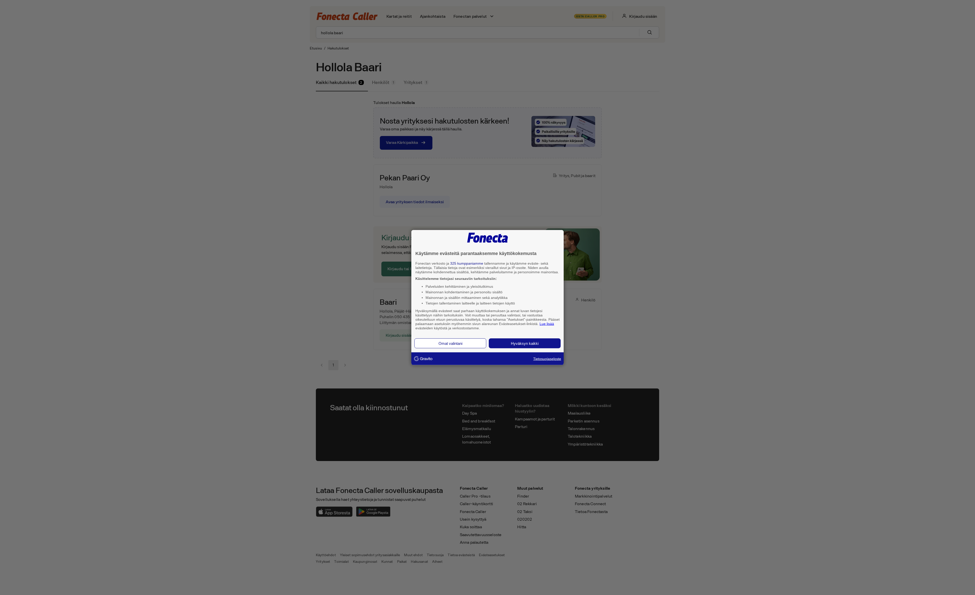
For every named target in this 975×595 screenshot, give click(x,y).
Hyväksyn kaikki (525, 343)
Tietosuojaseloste (547, 359)
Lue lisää (547, 323)
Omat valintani (450, 343)
